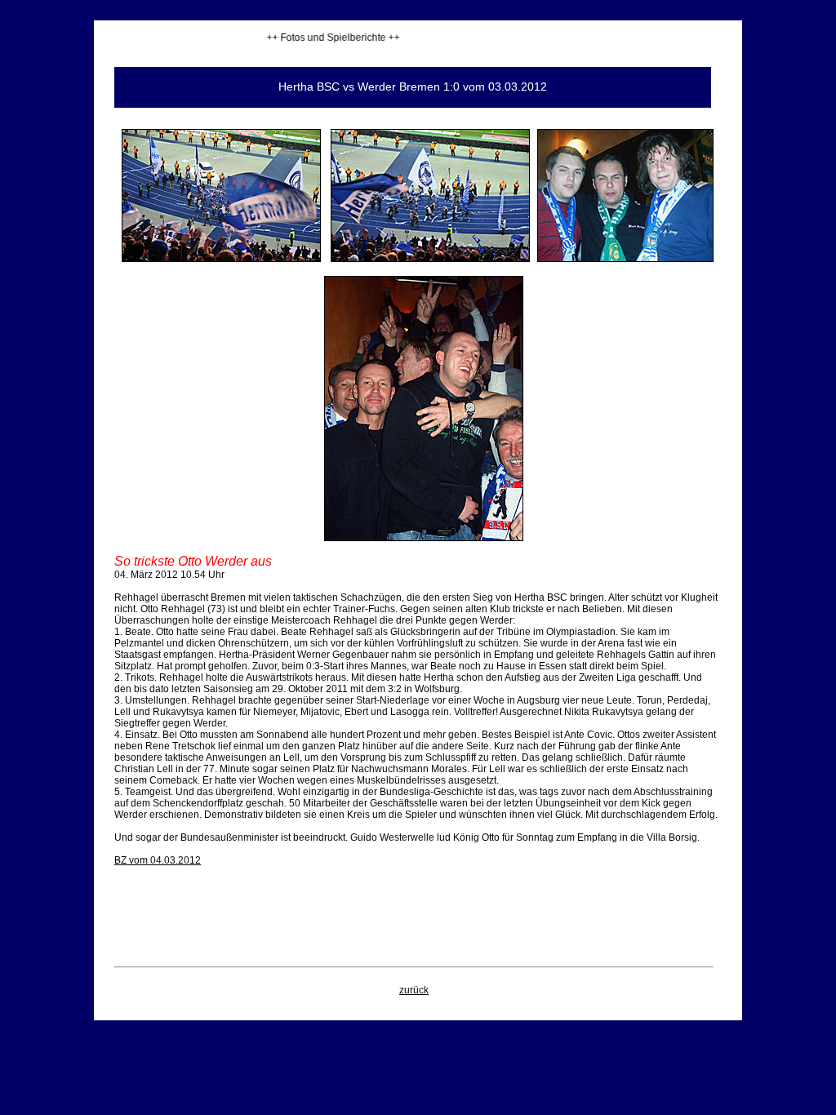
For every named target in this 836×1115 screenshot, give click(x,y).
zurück (414, 990)
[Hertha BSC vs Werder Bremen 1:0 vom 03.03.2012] (221, 258)
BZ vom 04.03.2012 (157, 860)
